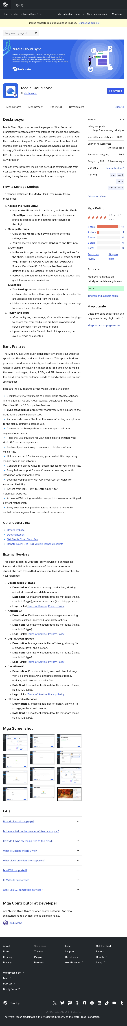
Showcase (40, 946)
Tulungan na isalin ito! (88, 23)
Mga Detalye (13, 106)
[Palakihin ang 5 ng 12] (50, 738)
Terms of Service (37, 606)
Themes (38, 951)
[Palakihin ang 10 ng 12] (77, 754)
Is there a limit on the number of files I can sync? (31, 831)
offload (112, 188)
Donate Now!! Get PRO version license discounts (35, 543)
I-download (115, 90)
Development (76, 106)
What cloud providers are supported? (24, 860)
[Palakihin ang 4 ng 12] (23, 791)
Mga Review (35, 106)
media (120, 181)
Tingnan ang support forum (103, 295)
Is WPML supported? (15, 870)
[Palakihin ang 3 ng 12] (23, 774)
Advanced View (97, 196)
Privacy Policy (56, 606)
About (6, 946)
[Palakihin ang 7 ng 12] (50, 771)
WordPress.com (13, 972)
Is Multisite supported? (16, 880)
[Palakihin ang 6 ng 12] (50, 754)
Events (100, 951)
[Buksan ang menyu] (122, 4)
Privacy (7, 962)
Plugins (38, 957)
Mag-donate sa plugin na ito (104, 325)
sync (120, 188)
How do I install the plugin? (18, 821)
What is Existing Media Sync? (20, 850)
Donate (102, 957)
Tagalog (15, 1003)
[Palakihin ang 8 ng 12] (50, 788)
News (6, 951)
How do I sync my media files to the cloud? (28, 841)
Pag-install (56, 106)
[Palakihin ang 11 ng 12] (77, 771)
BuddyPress (11, 989)
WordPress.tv (74, 962)
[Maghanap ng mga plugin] (36, 33)
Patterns (39, 962)
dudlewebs (30, 93)
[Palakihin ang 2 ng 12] (23, 758)
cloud (120, 175)
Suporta (119, 106)
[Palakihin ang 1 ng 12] (23, 738)
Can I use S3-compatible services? (23, 889)
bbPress (9, 983)
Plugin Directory (11, 14)
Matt (7, 978)
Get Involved (103, 946)
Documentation (15, 534)
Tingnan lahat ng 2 (115, 168)
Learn (68, 946)
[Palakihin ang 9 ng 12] (77, 738)
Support (69, 951)
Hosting (7, 957)
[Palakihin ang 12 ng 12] (77, 791)
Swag (100, 962)
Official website (16, 530)
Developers (71, 957)
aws (113, 175)
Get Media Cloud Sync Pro (22, 539)
